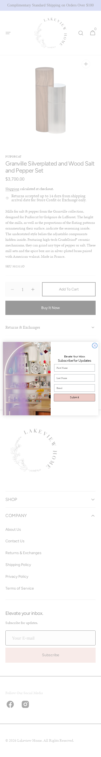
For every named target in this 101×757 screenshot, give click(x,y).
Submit (74, 397)
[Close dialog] (94, 345)
